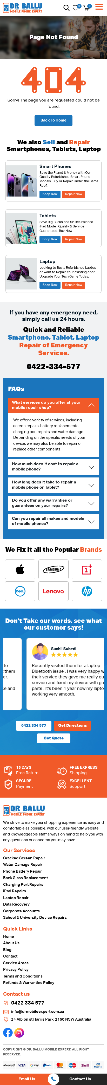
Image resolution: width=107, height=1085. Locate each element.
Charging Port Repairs (23, 885)
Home (8, 937)
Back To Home (53, 120)
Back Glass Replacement (25, 878)
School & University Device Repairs (35, 918)
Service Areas (16, 963)
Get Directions (72, 725)
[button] (66, 8)
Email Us (26, 1079)
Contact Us (80, 1079)
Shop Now (50, 194)
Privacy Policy (16, 970)
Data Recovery (16, 904)
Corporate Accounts (21, 911)
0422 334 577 (33, 725)
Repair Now (73, 194)
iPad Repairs (14, 891)
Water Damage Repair (22, 865)
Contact (10, 956)
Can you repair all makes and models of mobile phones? (48, 521)
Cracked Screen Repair (24, 858)
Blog (7, 950)
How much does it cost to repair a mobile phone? (45, 466)
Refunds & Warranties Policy (28, 983)
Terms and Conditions (23, 976)
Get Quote (54, 738)
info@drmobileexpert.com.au (37, 1012)
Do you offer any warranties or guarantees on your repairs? (42, 503)
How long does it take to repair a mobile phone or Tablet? (44, 484)
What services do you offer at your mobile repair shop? (46, 405)
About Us (11, 943)
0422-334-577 (53, 367)
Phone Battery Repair (22, 871)
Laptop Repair (16, 898)
